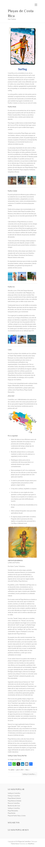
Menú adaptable (36, 5)
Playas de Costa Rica (20, 13)
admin (12, 770)
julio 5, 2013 (19, 770)
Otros (27, 770)
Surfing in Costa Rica (29, 774)
